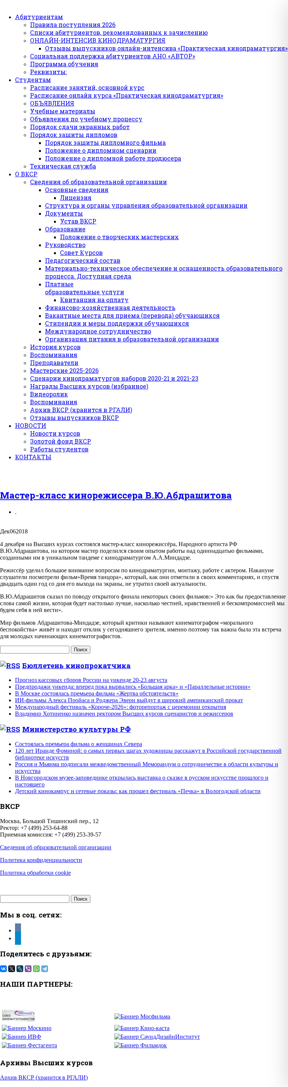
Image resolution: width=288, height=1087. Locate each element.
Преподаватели (54, 362)
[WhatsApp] (36, 968)
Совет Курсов (81, 252)
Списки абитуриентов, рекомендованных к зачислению (119, 32)
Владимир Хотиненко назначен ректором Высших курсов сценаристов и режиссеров (124, 713)
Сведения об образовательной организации (98, 182)
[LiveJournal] (19, 968)
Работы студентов (59, 449)
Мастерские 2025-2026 (64, 370)
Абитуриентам (39, 17)
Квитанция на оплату (94, 300)
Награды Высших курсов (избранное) (89, 386)
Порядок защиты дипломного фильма (105, 142)
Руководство (65, 245)
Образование (65, 229)
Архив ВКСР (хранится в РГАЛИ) (81, 410)
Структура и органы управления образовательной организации (146, 205)
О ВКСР (26, 174)
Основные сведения (76, 190)
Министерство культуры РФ (76, 729)
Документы (64, 213)
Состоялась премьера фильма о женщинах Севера (78, 744)
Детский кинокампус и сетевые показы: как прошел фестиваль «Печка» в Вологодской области (138, 791)
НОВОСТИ (30, 425)
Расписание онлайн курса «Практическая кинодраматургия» (126, 95)
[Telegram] (44, 968)
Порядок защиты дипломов (73, 134)
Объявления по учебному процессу (86, 119)
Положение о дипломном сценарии (100, 150)
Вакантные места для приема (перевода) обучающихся (132, 315)
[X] (11, 968)
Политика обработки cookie (35, 873)
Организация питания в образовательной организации (132, 339)
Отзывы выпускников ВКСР (74, 417)
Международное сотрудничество (98, 331)
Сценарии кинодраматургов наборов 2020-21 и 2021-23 (114, 378)
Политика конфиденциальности (41, 860)
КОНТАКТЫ (33, 457)
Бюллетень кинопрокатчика (76, 665)
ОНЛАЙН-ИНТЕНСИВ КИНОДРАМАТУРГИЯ (97, 40)
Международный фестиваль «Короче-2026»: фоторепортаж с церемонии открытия (120, 707)
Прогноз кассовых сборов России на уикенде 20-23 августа (91, 680)
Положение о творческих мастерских (119, 237)
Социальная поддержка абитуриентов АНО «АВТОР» (112, 56)
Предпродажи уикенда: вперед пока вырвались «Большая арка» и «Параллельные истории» (132, 686)
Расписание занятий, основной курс (87, 87)
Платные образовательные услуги (84, 288)
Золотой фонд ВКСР (60, 441)
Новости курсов (55, 433)
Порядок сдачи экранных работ (80, 127)
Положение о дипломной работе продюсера (113, 158)
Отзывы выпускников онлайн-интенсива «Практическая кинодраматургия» (166, 48)
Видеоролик (49, 394)
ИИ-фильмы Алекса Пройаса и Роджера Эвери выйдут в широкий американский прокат (129, 700)
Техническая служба (63, 166)
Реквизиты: (48, 72)
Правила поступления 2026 (73, 24)
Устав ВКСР (78, 221)
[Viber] (28, 968)
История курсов (55, 347)
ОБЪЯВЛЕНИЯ (52, 103)
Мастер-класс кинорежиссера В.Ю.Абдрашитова (116, 495)
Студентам (33, 79)
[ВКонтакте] (3, 968)
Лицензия (76, 197)
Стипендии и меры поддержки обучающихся (117, 323)
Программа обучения (64, 64)
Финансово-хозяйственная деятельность (110, 307)
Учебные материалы (62, 111)
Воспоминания (53, 355)
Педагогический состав (82, 260)
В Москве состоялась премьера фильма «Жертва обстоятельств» (96, 693)
